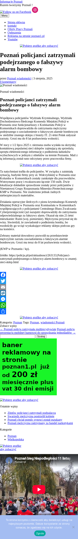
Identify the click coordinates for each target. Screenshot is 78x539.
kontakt (12, 25)
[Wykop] (39, 293)
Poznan (17, 322)
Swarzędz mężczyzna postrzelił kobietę (31, 416)
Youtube (13, 39)
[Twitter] (39, 281)
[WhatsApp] (39, 305)
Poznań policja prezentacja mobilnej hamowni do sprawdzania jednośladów (38, 331)
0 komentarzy (8, 81)
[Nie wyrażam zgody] (73, 527)
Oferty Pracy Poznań (20, 29)
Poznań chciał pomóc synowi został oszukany (35, 419)
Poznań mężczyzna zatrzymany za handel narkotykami (40, 423)
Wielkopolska (16, 439)
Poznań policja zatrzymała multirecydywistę (28, 329)
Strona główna (16, 22)
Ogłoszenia (14, 32)
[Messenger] (39, 299)
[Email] (39, 287)
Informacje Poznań (11, 1)
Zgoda (40, 533)
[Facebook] (39, 275)
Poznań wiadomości (19, 78)
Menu (5, 15)
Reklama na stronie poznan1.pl (26, 36)
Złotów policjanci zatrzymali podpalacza (32, 412)
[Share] (39, 311)
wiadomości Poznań (53, 322)
